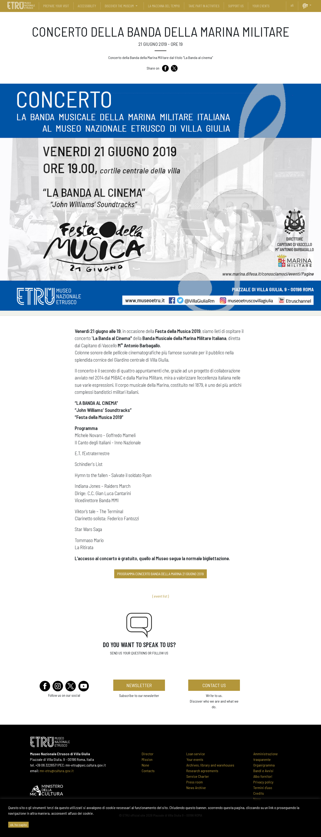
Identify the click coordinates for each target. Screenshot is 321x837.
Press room (194, 782)
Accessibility (87, 6)
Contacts (148, 770)
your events (261, 6)
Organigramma (264, 765)
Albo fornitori (262, 776)
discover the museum (119, 6)
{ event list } (160, 596)
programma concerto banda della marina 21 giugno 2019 (160, 573)
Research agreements (202, 770)
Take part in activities (203, 6)
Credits (258, 793)
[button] (312, 5)
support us (236, 6)
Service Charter (197, 776)
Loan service (195, 753)
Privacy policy (263, 782)
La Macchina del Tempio (164, 6)
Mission (147, 759)
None (145, 765)
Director (147, 753)
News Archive (196, 787)
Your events (194, 759)
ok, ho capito (18, 825)
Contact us (214, 685)
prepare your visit (56, 6)
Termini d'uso (262, 787)
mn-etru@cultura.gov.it (57, 770)
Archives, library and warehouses (210, 765)
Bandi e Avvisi (263, 770)
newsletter (139, 685)
